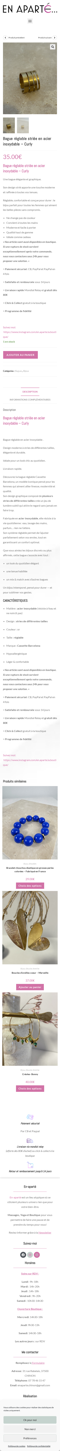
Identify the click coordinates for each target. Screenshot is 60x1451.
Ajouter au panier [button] (30, 987)
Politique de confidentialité (38, 1446)
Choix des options (30, 885)
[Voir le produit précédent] (5, 37)
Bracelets (32, 863)
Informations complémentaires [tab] (30, 399)
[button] (30, 21)
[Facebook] (23, 1255)
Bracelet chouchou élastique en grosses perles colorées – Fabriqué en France (30, 869)
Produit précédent (16, 37)
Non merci (30, 1429)
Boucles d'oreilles (33, 968)
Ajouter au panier (20, 354)
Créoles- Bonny (30, 1074)
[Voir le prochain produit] (54, 37)
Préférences (30, 1438)
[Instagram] (30, 1255)
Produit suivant (45, 37)
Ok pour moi (30, 1419)
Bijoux (26, 371)
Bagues (18, 371)
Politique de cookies (16, 1446)
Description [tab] (30, 391)
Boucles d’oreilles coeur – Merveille (30, 972)
